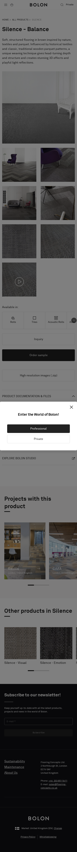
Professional (38, 428)
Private (38, 439)
